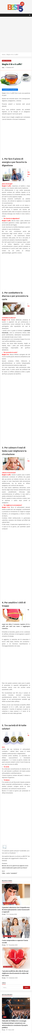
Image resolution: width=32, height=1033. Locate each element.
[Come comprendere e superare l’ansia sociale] (16, 927)
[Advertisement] (16, 34)
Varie (14, 903)
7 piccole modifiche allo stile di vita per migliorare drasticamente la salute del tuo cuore (15, 973)
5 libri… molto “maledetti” (9, 872)
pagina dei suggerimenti (11, 858)
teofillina (15, 755)
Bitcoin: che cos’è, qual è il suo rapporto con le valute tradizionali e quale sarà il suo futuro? (15, 865)
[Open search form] (29, 15)
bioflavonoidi (16, 518)
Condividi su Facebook (10, 89)
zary (3, 67)
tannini (4, 322)
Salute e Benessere (6, 60)
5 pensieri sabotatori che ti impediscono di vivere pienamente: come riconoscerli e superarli (16, 909)
